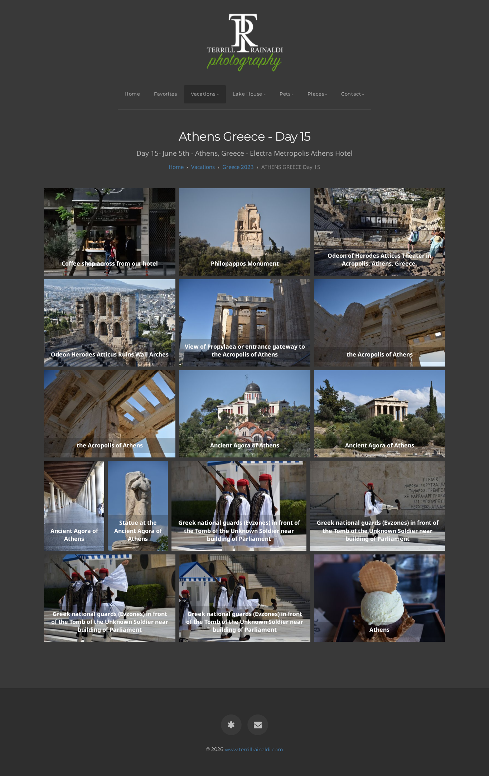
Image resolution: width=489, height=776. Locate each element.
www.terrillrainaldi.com (254, 749)
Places (316, 94)
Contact (351, 94)
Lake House (247, 94)
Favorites (165, 94)
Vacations (203, 94)
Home (132, 94)
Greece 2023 (238, 166)
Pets (285, 94)
